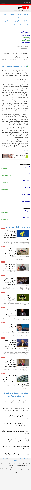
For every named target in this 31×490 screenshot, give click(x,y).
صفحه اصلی (26, 458)
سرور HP (27, 187)
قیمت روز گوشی (25, 35)
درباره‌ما (20, 458)
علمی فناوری (25, 17)
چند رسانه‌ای (8, 21)
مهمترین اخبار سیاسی (18, 226)
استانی (10, 17)
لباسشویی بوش (26, 42)
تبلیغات (10, 458)
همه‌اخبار (26, 14)
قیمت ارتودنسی (26, 39)
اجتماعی (16, 17)
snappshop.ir (26, 37)
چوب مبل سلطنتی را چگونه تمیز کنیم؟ (17, 454)
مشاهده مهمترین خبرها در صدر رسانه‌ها (15, 394)
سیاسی (19, 14)
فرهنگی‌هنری (17, 21)
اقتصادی (12, 14)
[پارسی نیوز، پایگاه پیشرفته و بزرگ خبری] (21, 8)
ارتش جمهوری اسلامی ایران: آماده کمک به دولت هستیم (10, 297)
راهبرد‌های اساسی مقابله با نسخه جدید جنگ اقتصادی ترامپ (10, 312)
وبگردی (26, 24)
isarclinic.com (26, 40)
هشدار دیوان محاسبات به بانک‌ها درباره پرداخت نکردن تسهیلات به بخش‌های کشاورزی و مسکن (16, 380)
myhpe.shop (4, 189)
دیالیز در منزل (26, 180)
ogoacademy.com (25, 33)
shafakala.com (5, 182)
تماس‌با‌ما (15, 458)
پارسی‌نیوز (26, 2)
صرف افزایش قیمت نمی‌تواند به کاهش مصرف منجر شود (10, 266)
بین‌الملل (26, 21)
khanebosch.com (25, 44)
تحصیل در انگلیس (25, 32)
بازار (13, 24)
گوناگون (20, 24)
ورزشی (5, 14)
